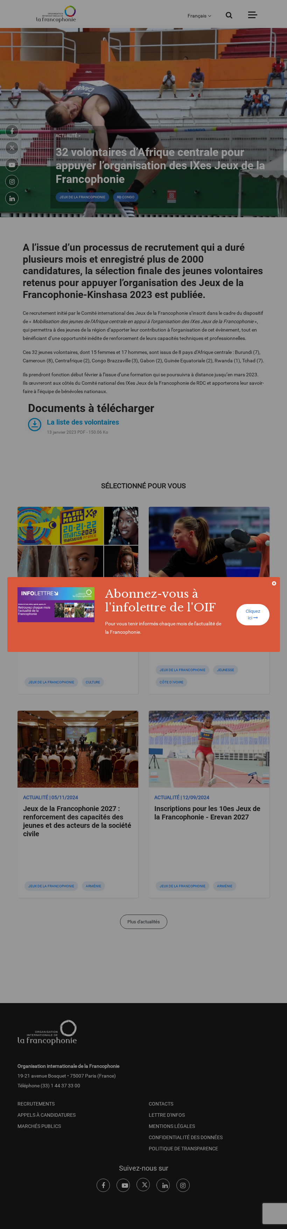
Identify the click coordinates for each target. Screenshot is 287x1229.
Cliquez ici (253, 615)
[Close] (274, 583)
